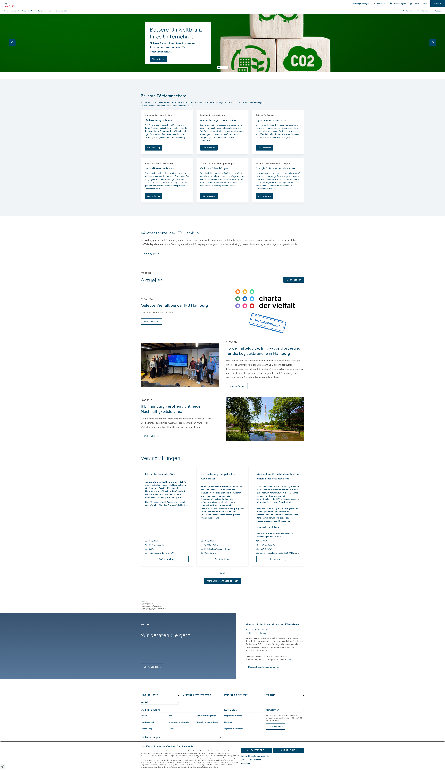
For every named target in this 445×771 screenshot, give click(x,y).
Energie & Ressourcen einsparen (275, 168)
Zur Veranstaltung (167, 559)
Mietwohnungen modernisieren (219, 120)
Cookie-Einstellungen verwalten (255, 756)
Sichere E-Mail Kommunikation (207, 722)
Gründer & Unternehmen (197, 694)
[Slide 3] (226, 67)
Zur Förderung (153, 147)
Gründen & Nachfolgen (214, 168)
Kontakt (145, 702)
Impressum (245, 763)
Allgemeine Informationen (233, 728)
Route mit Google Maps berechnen (263, 666)
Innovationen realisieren (159, 168)
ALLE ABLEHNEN (289, 750)
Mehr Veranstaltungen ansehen (222, 580)
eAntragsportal (151, 253)
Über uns (144, 715)
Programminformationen (233, 715)
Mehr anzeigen (293, 279)
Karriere (171, 728)
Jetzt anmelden (276, 726)
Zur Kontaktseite (152, 666)
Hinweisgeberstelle (148, 722)
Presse (171, 715)
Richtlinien (228, 722)
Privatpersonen (149, 694)
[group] (222, 517)
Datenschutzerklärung (251, 759)
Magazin (270, 694)
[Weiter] (432, 42)
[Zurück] (12, 42)
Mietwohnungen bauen (159, 120)
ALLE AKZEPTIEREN (256, 750)
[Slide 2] (222, 67)
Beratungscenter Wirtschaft (179, 722)
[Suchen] (374, 3)
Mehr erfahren (158, 59)
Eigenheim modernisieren (271, 120)
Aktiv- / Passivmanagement (206, 715)
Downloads (230, 710)
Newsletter (272, 710)
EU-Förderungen (150, 737)
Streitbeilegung (146, 728)
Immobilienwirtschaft (236, 694)
